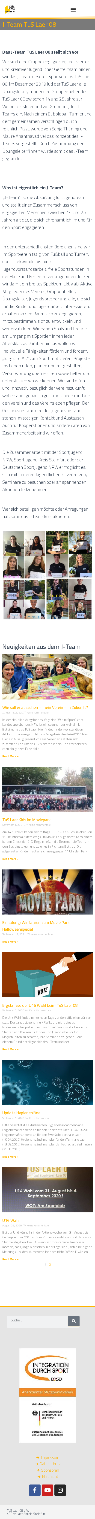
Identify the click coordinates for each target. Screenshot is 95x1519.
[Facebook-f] (35, 1490)
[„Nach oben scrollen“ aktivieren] (86, 1510)
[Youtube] (47, 1490)
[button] (73, 9)
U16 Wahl (11, 1220)
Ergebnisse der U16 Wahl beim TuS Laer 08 (39, 1005)
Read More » (10, 756)
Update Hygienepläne (21, 1112)
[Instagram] (60, 1490)
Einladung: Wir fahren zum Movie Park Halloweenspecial (36, 926)
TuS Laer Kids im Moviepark (26, 819)
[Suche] (74, 1321)
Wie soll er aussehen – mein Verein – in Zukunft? (45, 707)
